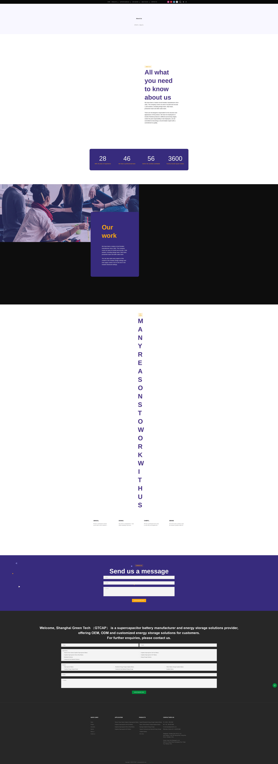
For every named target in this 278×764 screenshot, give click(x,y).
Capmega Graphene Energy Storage (146, 726)
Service (92, 729)
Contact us (93, 733)
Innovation (93, 726)
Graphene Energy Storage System (71, 669)
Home (92, 722)
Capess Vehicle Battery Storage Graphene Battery (149, 724)
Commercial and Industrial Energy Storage (124, 669)
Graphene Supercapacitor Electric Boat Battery (73, 654)
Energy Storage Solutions (146, 657)
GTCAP (136, 25)
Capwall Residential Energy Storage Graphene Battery (150, 722)
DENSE (171, 520)
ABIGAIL (96, 520)
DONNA (121, 520)
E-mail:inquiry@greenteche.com (170, 726)
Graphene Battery (170, 669)
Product (92, 724)
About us (92, 731)
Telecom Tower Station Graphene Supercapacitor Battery (76, 652)
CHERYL (146, 520)
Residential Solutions (68, 657)
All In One (142, 733)
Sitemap (151, 762)
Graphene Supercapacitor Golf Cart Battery (150, 652)
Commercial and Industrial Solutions (71, 659)
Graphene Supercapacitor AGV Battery (149, 654)
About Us (141, 25)
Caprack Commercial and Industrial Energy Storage (150, 729)
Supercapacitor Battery (68, 666)
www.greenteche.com (141, 762)
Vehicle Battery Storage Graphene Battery (175, 666)
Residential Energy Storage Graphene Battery (124, 666)
